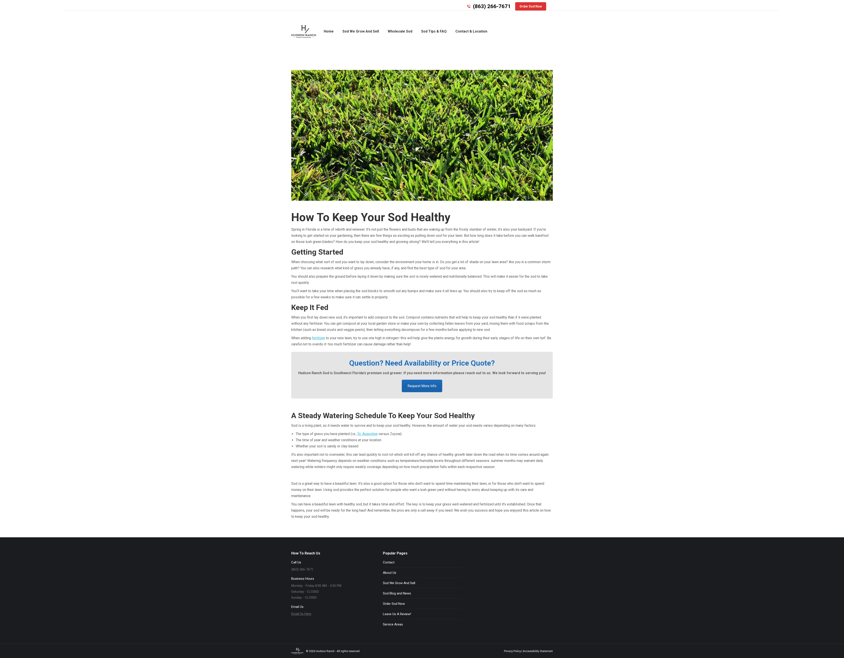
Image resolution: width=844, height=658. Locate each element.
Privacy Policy (512, 651)
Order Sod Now (394, 604)
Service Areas (393, 624)
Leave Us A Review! (397, 614)
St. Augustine (367, 434)
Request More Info (422, 386)
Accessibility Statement (538, 651)
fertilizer (318, 338)
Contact (389, 562)
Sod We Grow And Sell (399, 583)
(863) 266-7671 (492, 6)
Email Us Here (301, 614)
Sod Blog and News (397, 593)
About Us (389, 573)
